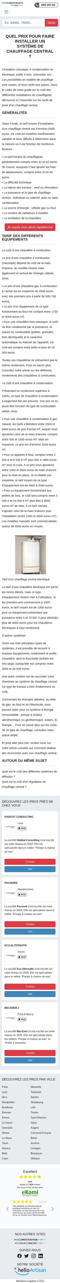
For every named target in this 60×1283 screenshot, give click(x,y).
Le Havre (7, 1122)
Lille (33, 1107)
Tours (5, 1143)
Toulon (34, 1112)
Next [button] (52, 1209)
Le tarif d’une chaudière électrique (23, 587)
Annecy (6, 1148)
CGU (41, 1281)
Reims (5, 1117)
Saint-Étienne (38, 1117)
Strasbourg (37, 1102)
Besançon (36, 1153)
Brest (34, 1138)
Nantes (35, 1097)
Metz (4, 1153)
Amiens (35, 1143)
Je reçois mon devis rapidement (30, 227)
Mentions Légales (26, 1281)
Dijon (34, 1122)
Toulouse (36, 1092)
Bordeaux (7, 1107)
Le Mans (7, 1138)
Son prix (45, 401)
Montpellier (8, 1102)
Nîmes (5, 1133)
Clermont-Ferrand (41, 1133)
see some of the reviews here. (30, 1187)
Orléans (35, 1158)
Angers (35, 1127)
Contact (30, 861)
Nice (4, 1097)
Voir (30, 869)
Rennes (6, 1112)
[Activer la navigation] (6, 12)
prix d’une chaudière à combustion (28, 258)
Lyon (4, 1092)
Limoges (35, 1148)
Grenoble (7, 1127)
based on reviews (30, 1183)
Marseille (36, 1087)
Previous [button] (7, 1209)
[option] (30, 1211)
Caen (5, 1158)
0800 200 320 (48, 5)
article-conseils (18, 748)
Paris (5, 1087)
